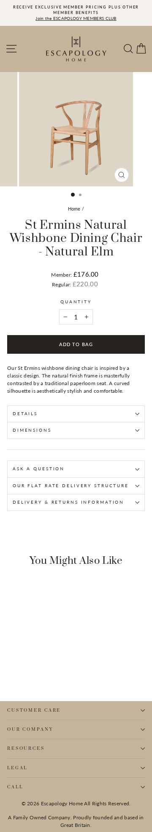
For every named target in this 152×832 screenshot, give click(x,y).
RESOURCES (26, 748)
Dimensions (32, 430)
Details (25, 413)
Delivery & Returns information (68, 502)
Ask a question (39, 468)
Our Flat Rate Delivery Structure (71, 485)
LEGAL (17, 768)
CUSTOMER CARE (34, 710)
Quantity (76, 302)
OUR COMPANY (30, 729)
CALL (15, 787)
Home (74, 208)
